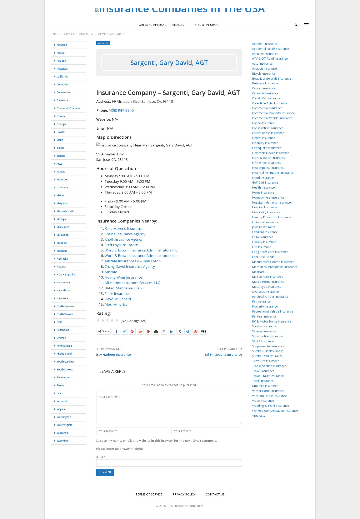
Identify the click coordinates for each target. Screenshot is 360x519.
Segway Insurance (264, 331)
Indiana (61, 156)
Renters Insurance (264, 316)
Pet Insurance (261, 301)
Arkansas (62, 68)
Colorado (62, 84)
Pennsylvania (64, 346)
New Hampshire (66, 274)
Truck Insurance (263, 381)
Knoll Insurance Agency (124, 239)
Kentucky (62, 179)
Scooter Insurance (264, 326)
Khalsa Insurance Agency (125, 233)
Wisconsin (63, 433)
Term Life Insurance (265, 361)
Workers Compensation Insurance (275, 411)
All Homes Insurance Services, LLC (132, 282)
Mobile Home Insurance (268, 282)
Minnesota (63, 227)
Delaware (62, 100)
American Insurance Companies (161, 25)
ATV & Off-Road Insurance (270, 58)
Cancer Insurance (263, 88)
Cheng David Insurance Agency (130, 266)
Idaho (60, 140)
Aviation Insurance (264, 68)
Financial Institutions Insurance (273, 173)
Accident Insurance (265, 44)
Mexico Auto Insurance (267, 277)
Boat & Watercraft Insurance (271, 78)
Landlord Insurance (265, 232)
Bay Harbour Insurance (113, 354)
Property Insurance (265, 306)
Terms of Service (149, 494)
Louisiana (62, 187)
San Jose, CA (103, 43)
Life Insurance (261, 247)
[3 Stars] (107, 320)
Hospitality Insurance (266, 212)
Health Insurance (263, 187)
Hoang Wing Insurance (123, 277)
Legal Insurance (262, 237)
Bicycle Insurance (263, 73)
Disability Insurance (265, 143)
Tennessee (63, 377)
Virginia (61, 409)
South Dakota (65, 369)
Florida (61, 116)
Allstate (111, 271)
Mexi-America (116, 304)
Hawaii (61, 132)
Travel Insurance (263, 371)
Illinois (60, 148)
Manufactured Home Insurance (273, 262)
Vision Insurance (263, 401)
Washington (64, 417)
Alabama (62, 45)
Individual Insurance (265, 222)
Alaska (61, 53)
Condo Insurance (263, 123)
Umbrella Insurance (265, 386)
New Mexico (64, 290)
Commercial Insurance (267, 108)
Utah (59, 393)
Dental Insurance (263, 138)
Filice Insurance (117, 293)
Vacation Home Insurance (269, 396)
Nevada (61, 266)
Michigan (62, 219)
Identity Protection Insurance (271, 217)
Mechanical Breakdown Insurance (275, 267)
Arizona (61, 61)
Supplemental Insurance (268, 346)
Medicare (258, 272)
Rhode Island (64, 353)
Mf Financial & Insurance (223, 354)
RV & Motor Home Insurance (271, 321)
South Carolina (65, 361)
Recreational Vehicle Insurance (272, 311)
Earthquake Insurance (266, 148)
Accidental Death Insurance (270, 49)
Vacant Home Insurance (268, 391)
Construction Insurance (267, 128)
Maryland (62, 203)
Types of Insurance (207, 25)
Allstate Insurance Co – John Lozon (133, 261)
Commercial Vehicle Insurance (272, 118)
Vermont (62, 401)
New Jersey (63, 282)
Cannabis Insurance (265, 93)
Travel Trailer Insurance (268, 376)
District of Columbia (68, 108)
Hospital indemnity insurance (271, 202)
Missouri (62, 243)
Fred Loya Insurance (121, 244)
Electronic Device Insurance (270, 153)
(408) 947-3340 (121, 110)
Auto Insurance (262, 63)
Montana (62, 251)
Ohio (59, 322)
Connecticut (64, 92)
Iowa (59, 163)
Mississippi (63, 235)
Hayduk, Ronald (118, 298)
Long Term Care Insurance (270, 252)
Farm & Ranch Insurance (268, 158)
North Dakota (65, 314)
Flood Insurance (263, 178)
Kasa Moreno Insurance (124, 228)
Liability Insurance (264, 242)
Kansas (61, 171)
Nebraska (62, 258)
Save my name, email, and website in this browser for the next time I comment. (158, 441)
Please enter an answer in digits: (120, 449)
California (62, 76)
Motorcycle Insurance (266, 287)
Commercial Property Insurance (273, 113)
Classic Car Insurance (266, 98)
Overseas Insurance (265, 292)
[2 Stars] (103, 320)
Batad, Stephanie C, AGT (124, 288)
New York (62, 298)
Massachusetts (65, 211)
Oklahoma (63, 330)
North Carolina (65, 306)
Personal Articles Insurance (270, 297)
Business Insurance (265, 83)
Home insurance (263, 192)
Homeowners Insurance (268, 197)
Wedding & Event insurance (270, 406)
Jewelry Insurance (264, 227)
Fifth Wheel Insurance (266, 163)
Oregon (61, 338)
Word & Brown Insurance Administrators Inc (141, 250)
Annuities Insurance (265, 54)
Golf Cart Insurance (265, 182)
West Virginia (64, 425)
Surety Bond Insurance (267, 356)
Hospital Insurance (264, 207)
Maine (60, 195)
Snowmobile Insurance (267, 336)
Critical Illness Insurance (268, 133)
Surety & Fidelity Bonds (268, 351)
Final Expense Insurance (268, 168)
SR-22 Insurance (263, 341)
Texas (60, 385)
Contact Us (215, 494)
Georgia (61, 124)
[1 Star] (98, 320)
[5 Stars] (117, 320)
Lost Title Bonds (263, 257)
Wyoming (62, 441)
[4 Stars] (112, 320)
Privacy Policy (184, 494)
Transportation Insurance (269, 366)
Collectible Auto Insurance (269, 103)
